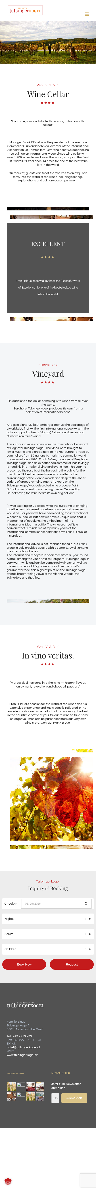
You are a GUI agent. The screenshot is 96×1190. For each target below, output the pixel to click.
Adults (8, 934)
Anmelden (74, 1098)
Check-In (10, 903)
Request (72, 964)
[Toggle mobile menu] (87, 14)
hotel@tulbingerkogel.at (23, 1047)
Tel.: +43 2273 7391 (20, 1036)
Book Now (24, 964)
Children (10, 949)
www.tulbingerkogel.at (22, 1055)
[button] (8, 1182)
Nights (9, 918)
